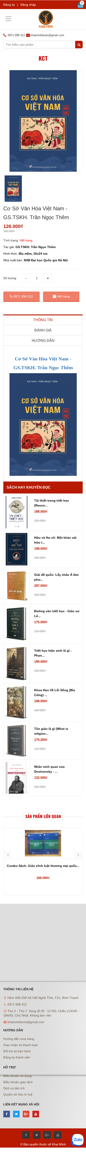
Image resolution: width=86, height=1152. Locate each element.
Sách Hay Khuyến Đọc (28, 487)
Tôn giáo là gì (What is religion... (51, 731)
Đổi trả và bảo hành (17, 1051)
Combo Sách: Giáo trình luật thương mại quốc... (43, 866)
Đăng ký (9, 4)
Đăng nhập (28, 4)
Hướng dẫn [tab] (43, 341)
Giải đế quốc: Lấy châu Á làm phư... (56, 577)
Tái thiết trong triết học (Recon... (51, 503)
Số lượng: (10, 278)
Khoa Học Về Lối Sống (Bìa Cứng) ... (54, 692)
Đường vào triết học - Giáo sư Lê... (56, 613)
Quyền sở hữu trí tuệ (17, 1094)
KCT (43, 58)
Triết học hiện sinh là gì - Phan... (53, 653)
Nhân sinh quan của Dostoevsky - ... (49, 769)
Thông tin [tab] (43, 320)
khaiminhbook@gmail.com (47, 35)
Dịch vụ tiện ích (14, 1088)
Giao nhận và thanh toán (20, 1045)
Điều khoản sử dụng (17, 1076)
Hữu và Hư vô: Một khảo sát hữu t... (55, 540)
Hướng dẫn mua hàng (18, 1039)
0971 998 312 (23, 296)
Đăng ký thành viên (16, 1057)
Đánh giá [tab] (43, 330)
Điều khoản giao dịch (18, 1082)
